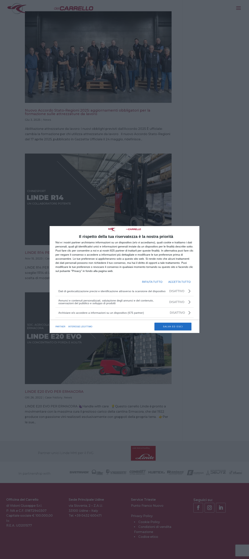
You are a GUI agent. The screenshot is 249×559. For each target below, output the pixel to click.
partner (60, 326)
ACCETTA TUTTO (179, 281)
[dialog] (124, 279)
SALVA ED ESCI (173, 326)
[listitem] (124, 313)
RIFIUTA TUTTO (152, 281)
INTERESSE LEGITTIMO (80, 326)
